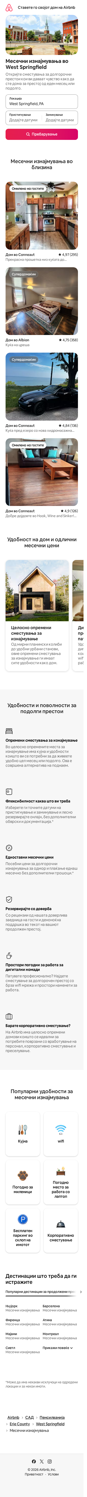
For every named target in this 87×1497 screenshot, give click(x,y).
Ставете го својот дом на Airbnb (46, 7)
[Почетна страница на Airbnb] (9, 7)
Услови (53, 1474)
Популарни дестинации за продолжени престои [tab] (43, 1292)
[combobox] (41, 103)
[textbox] (23, 120)
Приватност (34, 1474)
